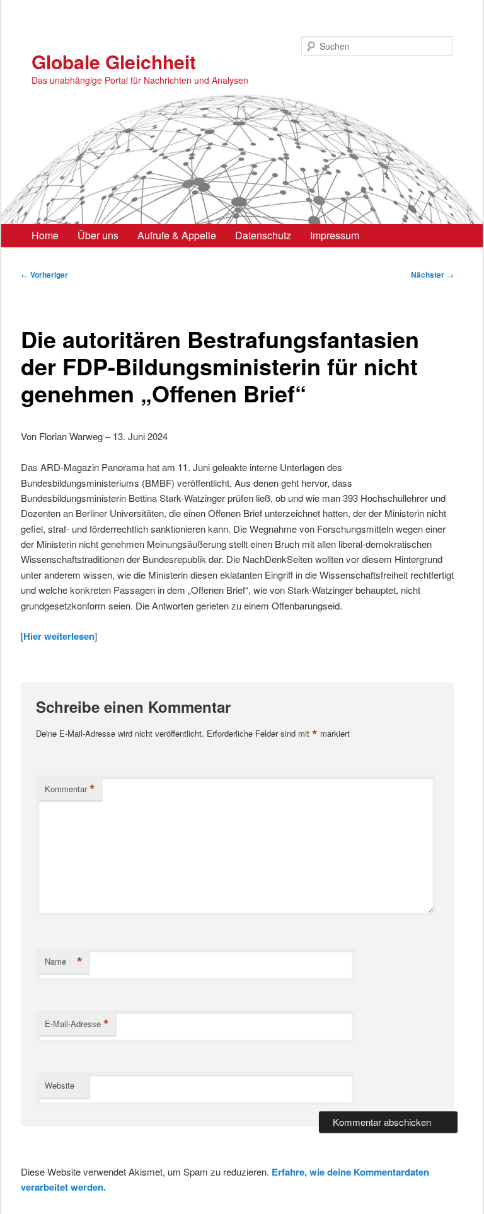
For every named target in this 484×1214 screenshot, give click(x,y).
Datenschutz (263, 235)
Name (64, 961)
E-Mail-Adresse (77, 1024)
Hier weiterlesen (59, 636)
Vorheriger (44, 274)
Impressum (334, 235)
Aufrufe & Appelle (176, 235)
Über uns (98, 235)
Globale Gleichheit (114, 61)
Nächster (432, 274)
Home (45, 235)
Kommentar (70, 789)
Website (59, 1085)
